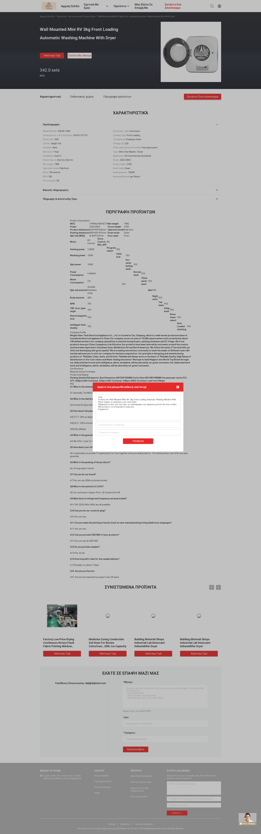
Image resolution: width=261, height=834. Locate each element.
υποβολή (138, 441)
